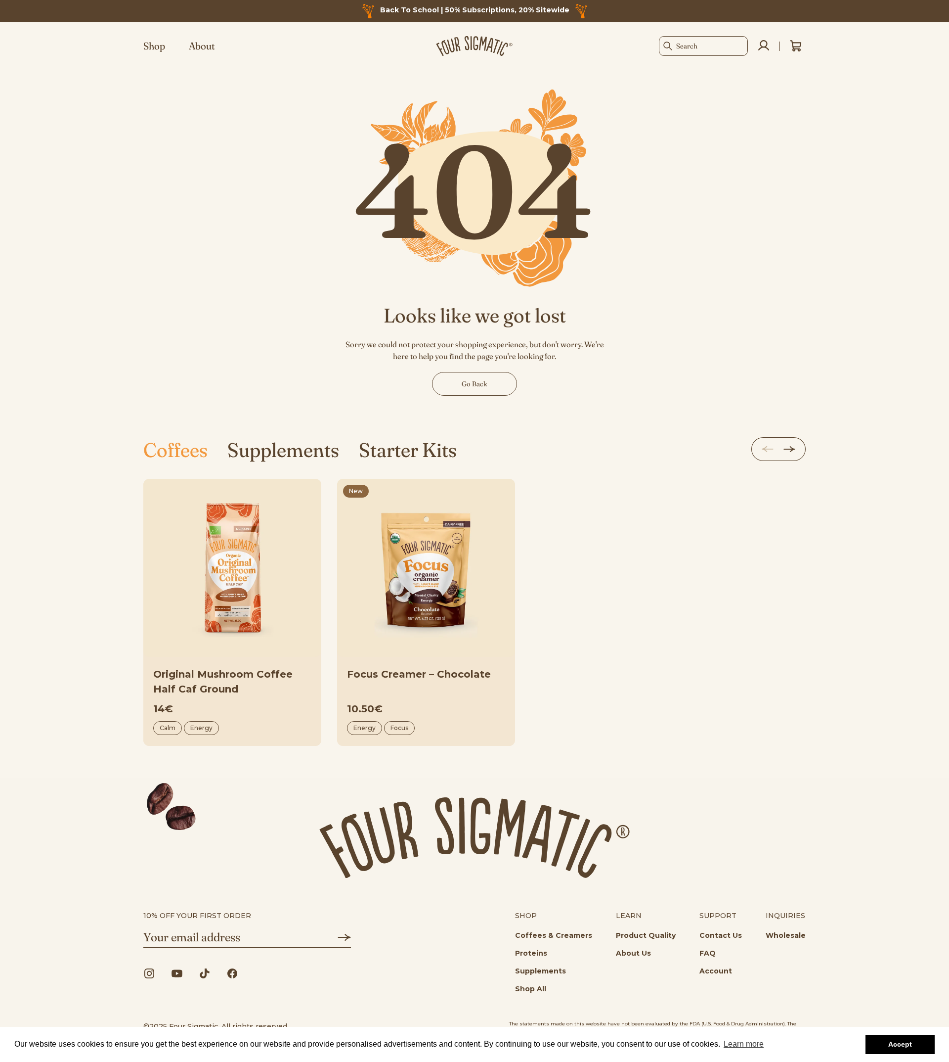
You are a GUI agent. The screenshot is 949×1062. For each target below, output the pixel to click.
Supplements (283, 450)
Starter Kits (408, 450)
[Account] (764, 46)
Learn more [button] (744, 1044)
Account (715, 971)
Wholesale (786, 935)
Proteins (531, 953)
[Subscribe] (337, 937)
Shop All (530, 988)
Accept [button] (900, 1044)
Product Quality (646, 935)
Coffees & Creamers (553, 935)
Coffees (175, 450)
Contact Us (720, 935)
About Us (633, 953)
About (202, 46)
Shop (154, 46)
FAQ (707, 953)
